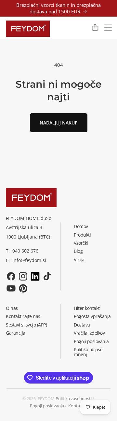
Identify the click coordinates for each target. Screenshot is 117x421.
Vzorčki (81, 243)
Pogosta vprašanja (92, 316)
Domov (81, 226)
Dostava (82, 325)
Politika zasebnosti (74, 398)
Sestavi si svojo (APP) (26, 325)
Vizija (79, 259)
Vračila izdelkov (89, 333)
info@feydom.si (29, 260)
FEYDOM (46, 398)
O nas (12, 308)
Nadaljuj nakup (59, 123)
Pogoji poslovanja (91, 341)
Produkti (82, 235)
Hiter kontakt (87, 308)
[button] (108, 27)
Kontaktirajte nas (23, 316)
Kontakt (76, 406)
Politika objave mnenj (88, 351)
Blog (78, 251)
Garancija (15, 333)
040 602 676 (25, 251)
